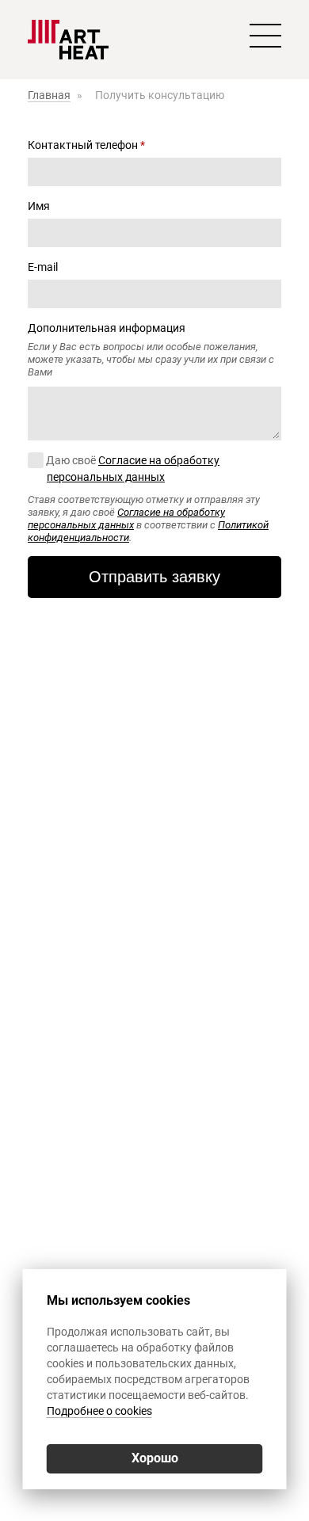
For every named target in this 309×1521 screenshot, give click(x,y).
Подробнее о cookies (99, 1411)
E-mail (43, 267)
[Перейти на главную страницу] (68, 39)
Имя (39, 206)
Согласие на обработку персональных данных (126, 518)
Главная (49, 95)
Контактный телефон (86, 145)
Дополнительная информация (106, 328)
